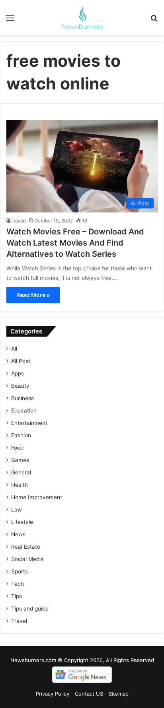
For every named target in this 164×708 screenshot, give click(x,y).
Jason (19, 221)
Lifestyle (22, 522)
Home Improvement (36, 497)
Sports (19, 571)
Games (20, 460)
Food (17, 447)
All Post (20, 361)
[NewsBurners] (82, 18)
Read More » (33, 295)
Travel (19, 621)
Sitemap (119, 693)
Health (19, 485)
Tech (17, 584)
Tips (16, 596)
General (21, 472)
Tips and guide (30, 608)
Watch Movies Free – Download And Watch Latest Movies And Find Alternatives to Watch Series (75, 243)
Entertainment (29, 423)
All (14, 348)
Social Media (27, 559)
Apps (17, 373)
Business (22, 398)
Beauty (20, 386)
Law (16, 509)
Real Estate (25, 546)
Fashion (21, 435)
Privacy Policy (52, 693)
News (18, 534)
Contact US (89, 693)
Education (24, 410)
